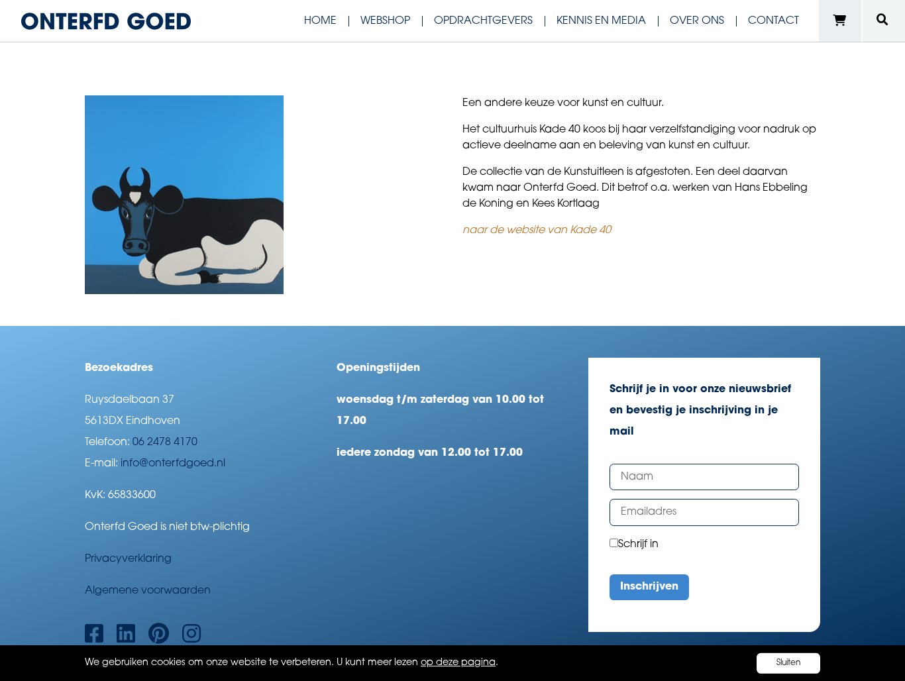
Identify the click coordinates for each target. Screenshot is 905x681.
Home (320, 21)
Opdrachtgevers (483, 21)
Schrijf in (638, 544)
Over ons (697, 21)
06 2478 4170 (165, 442)
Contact (773, 21)
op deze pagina (458, 663)
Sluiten (788, 663)
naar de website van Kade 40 (536, 230)
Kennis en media (601, 21)
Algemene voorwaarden (148, 591)
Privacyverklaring (128, 559)
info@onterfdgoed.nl (173, 463)
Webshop (385, 21)
